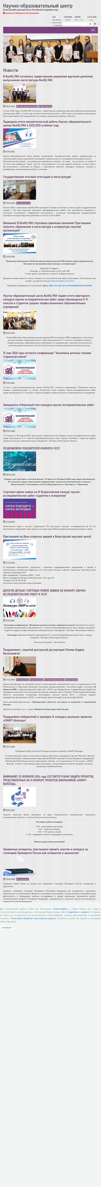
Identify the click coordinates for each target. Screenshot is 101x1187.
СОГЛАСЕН (7, 927)
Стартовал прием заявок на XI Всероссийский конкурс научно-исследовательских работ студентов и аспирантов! (42, 493)
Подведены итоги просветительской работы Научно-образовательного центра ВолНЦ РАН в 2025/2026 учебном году (47, 123)
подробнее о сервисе (78, 912)
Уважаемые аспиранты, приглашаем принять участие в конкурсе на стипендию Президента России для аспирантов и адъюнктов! (45, 851)
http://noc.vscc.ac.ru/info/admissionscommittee (70, 285)
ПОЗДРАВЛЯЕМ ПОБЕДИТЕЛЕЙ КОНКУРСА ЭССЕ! (31, 448)
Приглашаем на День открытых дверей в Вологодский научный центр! (47, 536)
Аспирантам (23, 679)
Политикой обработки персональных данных (33, 918)
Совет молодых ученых (28, 106)
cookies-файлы (60, 909)
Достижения (72, 679)
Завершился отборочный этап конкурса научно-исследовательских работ (48, 405)
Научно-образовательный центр (38, 6)
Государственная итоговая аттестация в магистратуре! (37, 177)
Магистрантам (46, 106)
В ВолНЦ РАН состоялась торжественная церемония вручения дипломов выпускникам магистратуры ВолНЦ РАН (48, 78)
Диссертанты (37, 679)
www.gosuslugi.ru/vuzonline (62, 280)
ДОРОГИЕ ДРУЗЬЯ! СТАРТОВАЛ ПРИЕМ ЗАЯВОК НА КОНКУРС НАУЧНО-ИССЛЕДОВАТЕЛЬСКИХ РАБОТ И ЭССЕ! (45, 592)
